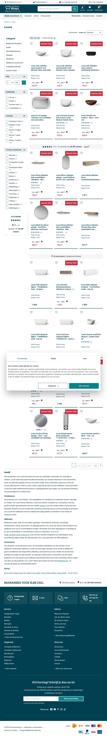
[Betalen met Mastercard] (99, 725)
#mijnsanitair (46, 16)
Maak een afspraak (61, 614)
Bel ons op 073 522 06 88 (93, 598)
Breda (12, 176)
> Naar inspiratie (10, 668)
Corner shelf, (62, 573)
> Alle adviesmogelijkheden (64, 635)
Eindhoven (14, 180)
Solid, (29, 573)
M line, (48, 573)
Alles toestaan (84, 386)
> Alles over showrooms (63, 668)
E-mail (41, 598)
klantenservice (62, 561)
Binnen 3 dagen (15, 131)
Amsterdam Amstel (16, 163)
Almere (13, 158)
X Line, (33, 573)
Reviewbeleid (9, 634)
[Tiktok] (65, 709)
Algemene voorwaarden (33, 727)
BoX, (11, 573)
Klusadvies (58, 630)
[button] (31, 43)
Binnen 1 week (14, 136)
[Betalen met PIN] (81, 732)
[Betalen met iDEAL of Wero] (81, 725)
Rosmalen (14, 194)
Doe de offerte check (62, 617)
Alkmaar (13, 155)
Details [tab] (53, 358)
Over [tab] (85, 358)
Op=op (12, 97)
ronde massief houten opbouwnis (16, 535)
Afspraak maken (88, 16)
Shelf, (38, 573)
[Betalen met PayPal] (87, 732)
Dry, (24, 573)
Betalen (7, 620)
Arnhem (13, 172)
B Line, (6, 573)
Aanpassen (52, 386)
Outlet (12, 101)
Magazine (8, 660)
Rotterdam (14, 197)
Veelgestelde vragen (19, 598)
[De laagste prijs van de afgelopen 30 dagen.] (41, 82)
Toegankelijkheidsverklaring (30, 730)
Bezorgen (7, 624)
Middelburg (14, 187)
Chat (66, 598)
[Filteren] (24, 82)
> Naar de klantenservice (13, 637)
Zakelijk (99, 16)
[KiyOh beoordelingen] (68, 725)
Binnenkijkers (9, 657)
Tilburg (13, 201)
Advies (36, 16)
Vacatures (58, 653)
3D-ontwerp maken (61, 620)
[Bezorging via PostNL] (74, 725)
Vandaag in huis (16, 121)
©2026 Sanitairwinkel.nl (13, 727)
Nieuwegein (14, 190)
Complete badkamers (12, 647)
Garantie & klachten (11, 630)
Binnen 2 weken (15, 141)
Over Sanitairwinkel (61, 650)
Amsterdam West (15, 168)
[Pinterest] (58, 709)
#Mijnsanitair (9, 663)
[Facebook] (51, 709)
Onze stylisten (59, 627)
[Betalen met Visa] (87, 725)
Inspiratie (28, 16)
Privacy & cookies (11, 730)
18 (95, 465)
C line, (43, 573)
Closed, (16, 573)
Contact (57, 663)
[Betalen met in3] (99, 732)
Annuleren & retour (11, 627)
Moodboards (9, 653)
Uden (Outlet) (15, 204)
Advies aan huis (60, 624)
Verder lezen (73, 573)
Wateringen (14, 208)
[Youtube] (55, 709)
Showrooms (76, 16)
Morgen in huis (14, 126)
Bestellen (7, 617)
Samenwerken (59, 660)
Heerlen (13, 183)
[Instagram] (61, 709)
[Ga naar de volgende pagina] (101, 465)
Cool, (21, 573)
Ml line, (54, 573)
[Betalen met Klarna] (93, 731)
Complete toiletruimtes (12, 650)
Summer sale (15, 104)
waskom (42, 505)
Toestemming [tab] (22, 358)
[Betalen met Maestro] (93, 725)
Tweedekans (15, 108)
